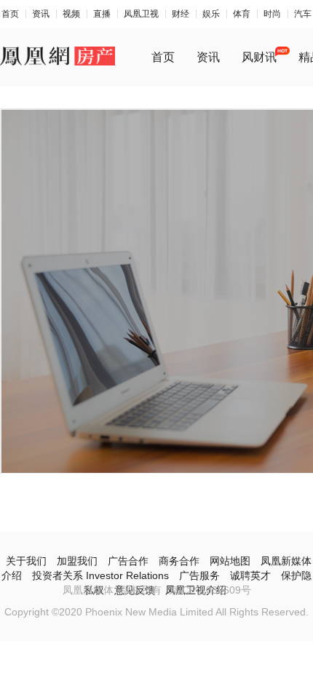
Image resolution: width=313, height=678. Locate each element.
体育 (241, 14)
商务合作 (179, 561)
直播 (102, 14)
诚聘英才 (250, 575)
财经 (180, 14)
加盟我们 (77, 561)
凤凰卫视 (141, 14)
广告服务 (199, 575)
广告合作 (128, 561)
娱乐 (211, 14)
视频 (71, 14)
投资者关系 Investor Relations (100, 575)
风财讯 (259, 57)
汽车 (303, 14)
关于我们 (26, 561)
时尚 (272, 14)
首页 (10, 14)
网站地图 (230, 561)
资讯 (40, 14)
